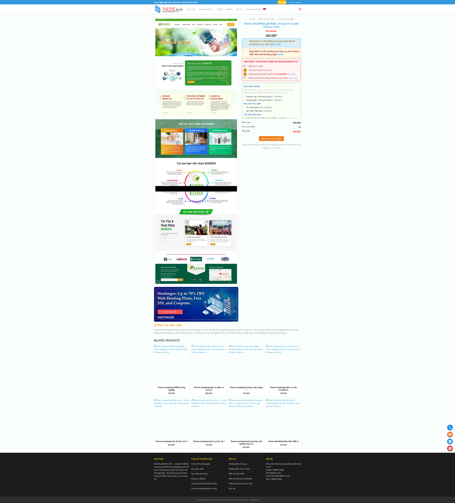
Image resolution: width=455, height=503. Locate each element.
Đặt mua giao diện (271, 138)
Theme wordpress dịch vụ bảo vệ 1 (209, 441)
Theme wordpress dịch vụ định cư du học (209, 388)
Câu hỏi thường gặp (200, 463)
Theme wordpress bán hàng (204, 488)
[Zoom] (157, 282)
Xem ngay (291, 74)
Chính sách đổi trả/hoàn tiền (204, 483)
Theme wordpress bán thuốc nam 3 (171, 441)
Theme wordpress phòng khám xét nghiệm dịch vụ (246, 442)
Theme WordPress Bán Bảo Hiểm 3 (283, 441)
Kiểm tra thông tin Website (240, 478)
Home (252, 19)
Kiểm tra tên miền (236, 473)
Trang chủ (191, 9)
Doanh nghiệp (286, 19)
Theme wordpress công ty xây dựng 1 (246, 388)
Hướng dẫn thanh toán (239, 468)
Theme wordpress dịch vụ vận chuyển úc (283, 388)
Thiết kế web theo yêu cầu (241, 483)
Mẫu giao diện (205, 9)
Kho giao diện (197, 468)
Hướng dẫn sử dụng (238, 463)
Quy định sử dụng (199, 473)
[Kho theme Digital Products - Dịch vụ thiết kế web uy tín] (168, 9)
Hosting (229, 9)
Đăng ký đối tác (253, 9)
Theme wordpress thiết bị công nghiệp (171, 388)
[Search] (300, 9)
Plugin (220, 9)
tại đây (277, 44)
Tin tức (239, 9)
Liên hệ (232, 488)
